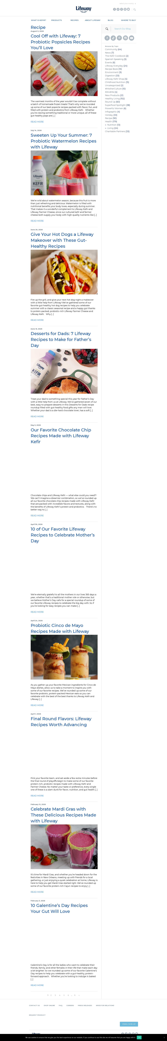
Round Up (110, 102)
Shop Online (49, 1005)
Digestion (110, 75)
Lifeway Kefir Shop (114, 79)
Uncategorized (112, 85)
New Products (112, 95)
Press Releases (85, 1005)
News (108, 52)
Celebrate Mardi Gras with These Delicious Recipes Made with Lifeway (63, 814)
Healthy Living (112, 98)
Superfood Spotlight (115, 105)
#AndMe (109, 92)
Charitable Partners (115, 131)
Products (56, 20)
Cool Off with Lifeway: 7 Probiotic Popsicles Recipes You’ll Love (60, 41)
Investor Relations (105, 1005)
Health (108, 121)
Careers (70, 1005)
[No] (164, 1037)
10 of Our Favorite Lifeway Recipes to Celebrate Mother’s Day (63, 534)
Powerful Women (114, 108)
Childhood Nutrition (115, 82)
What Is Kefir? (38, 20)
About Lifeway (92, 20)
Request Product (37, 1015)
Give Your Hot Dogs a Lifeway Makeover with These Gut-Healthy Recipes (62, 240)
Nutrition (111, 125)
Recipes (75, 20)
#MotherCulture (113, 88)
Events (108, 62)
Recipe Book (111, 69)
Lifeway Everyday (114, 66)
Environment (111, 72)
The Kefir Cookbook (115, 56)
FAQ (60, 1005)
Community (111, 49)
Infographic (111, 112)
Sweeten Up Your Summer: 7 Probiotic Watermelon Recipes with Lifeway (63, 141)
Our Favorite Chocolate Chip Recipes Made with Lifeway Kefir (61, 435)
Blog (110, 20)
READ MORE (37, 121)
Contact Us (34, 1005)
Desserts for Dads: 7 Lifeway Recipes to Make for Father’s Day (61, 339)
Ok (139, 1037)
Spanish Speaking (114, 59)
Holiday (109, 115)
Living (110, 128)
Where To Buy (128, 20)
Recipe (108, 118)
